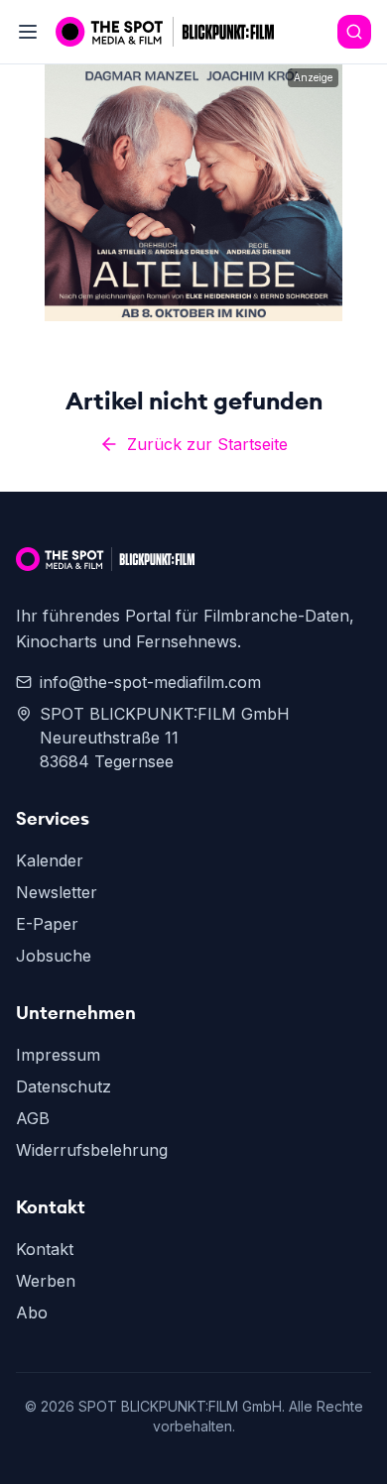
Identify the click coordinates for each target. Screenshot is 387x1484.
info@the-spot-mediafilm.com (150, 682)
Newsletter (56, 892)
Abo (32, 1312)
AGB (33, 1118)
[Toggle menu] (28, 32)
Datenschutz (63, 1086)
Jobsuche (53, 956)
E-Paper (47, 924)
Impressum (58, 1055)
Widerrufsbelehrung (92, 1150)
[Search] (354, 32)
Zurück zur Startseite (207, 444)
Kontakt (44, 1249)
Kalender (49, 860)
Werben (45, 1281)
